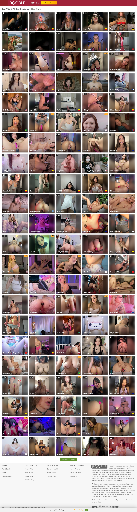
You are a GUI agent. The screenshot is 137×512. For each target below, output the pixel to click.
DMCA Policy (29, 476)
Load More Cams (68, 459)
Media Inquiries (7, 476)
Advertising (73, 476)
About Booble (6, 469)
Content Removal (75, 469)
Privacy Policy (29, 469)
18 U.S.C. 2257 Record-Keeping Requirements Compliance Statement (23, 507)
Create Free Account (48, 3)
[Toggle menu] (4, 3)
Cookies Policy (29, 480)
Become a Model (52, 469)
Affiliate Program (52, 476)
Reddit (4, 473)
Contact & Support (75, 473)
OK (86, 510)
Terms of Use (29, 473)
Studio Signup (51, 473)
